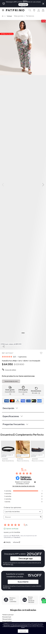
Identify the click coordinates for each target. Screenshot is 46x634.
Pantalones (30, 16)
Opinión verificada (12, 529)
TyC (9, 588)
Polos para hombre (6, 619)
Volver (9, 16)
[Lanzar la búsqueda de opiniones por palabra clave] (41, 517)
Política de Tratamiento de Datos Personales (20, 625)
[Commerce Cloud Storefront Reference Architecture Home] (15, 10)
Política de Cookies (7, 625)
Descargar (23, 5)
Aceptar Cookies (23, 631)
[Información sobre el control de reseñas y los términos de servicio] (35, 482)
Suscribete (23, 582)
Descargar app (26, 558)
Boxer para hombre (7, 621)
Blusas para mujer (6, 617)
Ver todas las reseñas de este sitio (23, 486)
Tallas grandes (18, 16)
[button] (34, 10)
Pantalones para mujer (8, 614)
